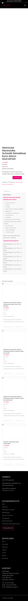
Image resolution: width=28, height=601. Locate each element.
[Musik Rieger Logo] (11, 5)
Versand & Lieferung (7, 515)
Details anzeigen (19, 326)
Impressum (5, 507)
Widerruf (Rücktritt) (7, 521)
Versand (6, 166)
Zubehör (4, 549)
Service (4, 552)
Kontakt (4, 555)
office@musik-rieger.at (12, 587)
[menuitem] (25, 5)
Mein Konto (5, 558)
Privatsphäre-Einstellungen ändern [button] (11, 523)
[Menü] (25, 5)
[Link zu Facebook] (25, 598)
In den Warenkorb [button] (8, 326)
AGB (3, 504)
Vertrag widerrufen (8, 528)
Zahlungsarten (6, 518)
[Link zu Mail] (22, 598)
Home (3, 541)
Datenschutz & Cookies (8, 509)
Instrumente (17, 182)
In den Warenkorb (17, 177)
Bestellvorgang (6, 512)
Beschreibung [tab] (7, 191)
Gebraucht (5, 547)
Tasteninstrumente (9, 184)
